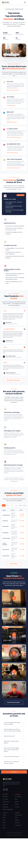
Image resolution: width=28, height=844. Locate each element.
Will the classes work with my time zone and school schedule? (12, 730)
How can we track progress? (11, 756)
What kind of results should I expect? (11, 742)
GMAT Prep (6, 802)
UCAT (4, 817)
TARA (4, 822)
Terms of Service (17, 835)
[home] (6, 2)
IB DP (16, 799)
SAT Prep (5, 796)
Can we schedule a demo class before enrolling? (12, 723)
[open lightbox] (14, 598)
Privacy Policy (10, 835)
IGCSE (16, 804)
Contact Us (14, 771)
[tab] (4, 505)
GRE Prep (5, 804)
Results (17, 820)
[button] (24, 2)
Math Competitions (8, 809)
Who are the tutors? (9, 736)
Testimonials (18, 815)
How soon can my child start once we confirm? (11, 762)
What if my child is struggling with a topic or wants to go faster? (11, 749)
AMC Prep (5, 807)
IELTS (4, 825)
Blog (16, 817)
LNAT (4, 828)
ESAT (4, 820)
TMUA (4, 815)
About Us (17, 822)
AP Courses (18, 796)
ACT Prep (5, 799)
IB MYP (16, 802)
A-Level (17, 807)
